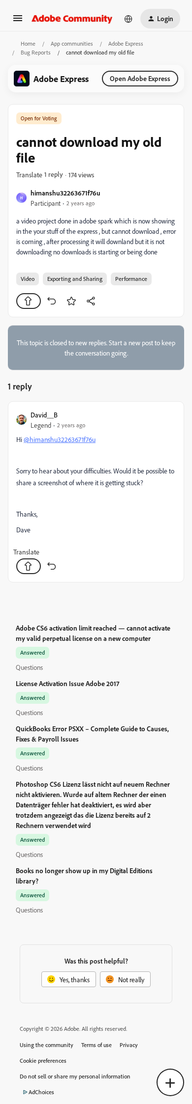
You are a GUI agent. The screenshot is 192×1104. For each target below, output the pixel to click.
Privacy (129, 1045)
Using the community (46, 1045)
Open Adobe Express (140, 78)
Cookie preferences (43, 1060)
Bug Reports (36, 52)
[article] (96, 492)
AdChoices (41, 1092)
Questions (29, 667)
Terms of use (96, 1045)
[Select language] (128, 19)
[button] (18, 21)
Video (27, 278)
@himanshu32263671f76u (60, 439)
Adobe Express (125, 43)
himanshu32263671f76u (65, 193)
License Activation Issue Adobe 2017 (67, 683)
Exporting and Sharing (74, 278)
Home (28, 43)
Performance (131, 278)
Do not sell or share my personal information (75, 1076)
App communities (72, 43)
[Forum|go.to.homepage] (72, 19)
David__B (44, 415)
